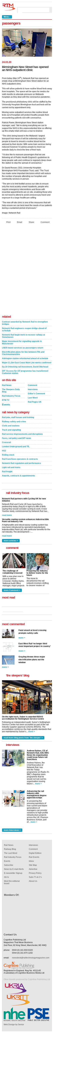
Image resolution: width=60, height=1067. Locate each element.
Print (8, 222)
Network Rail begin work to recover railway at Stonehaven (23, 336)
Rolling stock (8, 455)
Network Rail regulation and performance (21, 463)
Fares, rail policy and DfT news (16, 438)
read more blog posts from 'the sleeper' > (23, 738)
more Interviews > (12, 830)
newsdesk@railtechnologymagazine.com (30, 958)
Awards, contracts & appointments (18, 476)
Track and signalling (11, 430)
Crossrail (6, 442)
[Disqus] (27, 270)
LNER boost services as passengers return (22, 348)
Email (19, 222)
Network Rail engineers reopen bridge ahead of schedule (24, 329)
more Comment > (12, 590)
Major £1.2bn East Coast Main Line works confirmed (26, 362)
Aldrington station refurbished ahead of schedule (25, 358)
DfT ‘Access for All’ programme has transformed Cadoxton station (25, 372)
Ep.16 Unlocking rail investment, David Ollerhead (25, 367)
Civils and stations (11, 426)
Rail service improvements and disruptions (22, 434)
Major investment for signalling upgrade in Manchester (22, 342)
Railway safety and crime (14, 421)
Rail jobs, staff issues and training (18, 417)
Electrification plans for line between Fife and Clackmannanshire (23, 353)
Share (31, 222)
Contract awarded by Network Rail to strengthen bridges (25, 323)
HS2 (4, 451)
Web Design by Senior (14, 1024)
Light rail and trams (11, 467)
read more (7, 515)
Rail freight (7, 471)
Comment (45, 222)
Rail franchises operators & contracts (20, 459)
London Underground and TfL (16, 446)
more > (21, 638)
